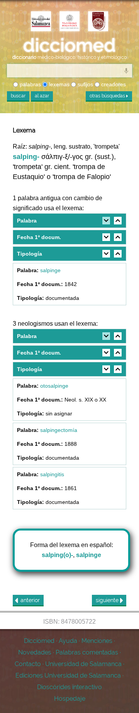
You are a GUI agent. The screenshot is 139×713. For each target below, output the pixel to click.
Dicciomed (39, 640)
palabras (29, 84)
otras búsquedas (108, 96)
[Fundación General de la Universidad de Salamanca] (98, 22)
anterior (30, 600)
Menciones (96, 640)
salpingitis (52, 474)
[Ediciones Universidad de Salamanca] (40, 22)
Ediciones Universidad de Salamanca (68, 675)
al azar (42, 96)
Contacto (28, 664)
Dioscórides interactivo (69, 687)
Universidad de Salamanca (83, 664)
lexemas (58, 84)
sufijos (84, 84)
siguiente (108, 600)
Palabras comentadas (87, 652)
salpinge (50, 270)
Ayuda (68, 640)
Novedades (34, 652)
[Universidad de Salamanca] (69, 22)
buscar (18, 96)
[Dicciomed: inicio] (69, 45)
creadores (113, 84)
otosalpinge (54, 386)
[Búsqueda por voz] (126, 70)
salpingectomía (58, 430)
